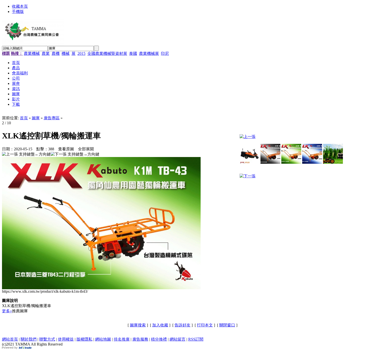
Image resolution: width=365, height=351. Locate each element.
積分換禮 (159, 339)
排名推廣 (122, 339)
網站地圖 (103, 339)
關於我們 (28, 339)
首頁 (24, 118)
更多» (7, 311)
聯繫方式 (47, 339)
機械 (66, 53)
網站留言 (177, 339)
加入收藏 (160, 325)
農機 (56, 53)
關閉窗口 (227, 325)
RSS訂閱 (195, 339)
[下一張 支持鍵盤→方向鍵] (75, 154)
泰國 (133, 53)
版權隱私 (84, 339)
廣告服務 (140, 339)
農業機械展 (149, 53)
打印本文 (205, 325)
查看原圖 (66, 149)
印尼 (165, 53)
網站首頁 (10, 339)
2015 (81, 53)
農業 (46, 53)
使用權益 (66, 339)
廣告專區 (52, 118)
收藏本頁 (20, 6)
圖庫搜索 (138, 325)
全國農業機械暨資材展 (107, 53)
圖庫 (36, 118)
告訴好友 (182, 325)
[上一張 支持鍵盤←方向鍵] (26, 154)
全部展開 (86, 149)
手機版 (18, 11)
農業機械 (32, 53)
